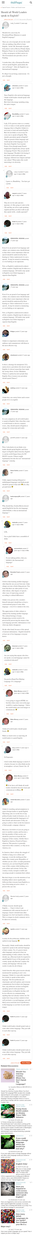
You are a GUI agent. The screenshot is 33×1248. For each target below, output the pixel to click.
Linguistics (19, 1136)
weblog (12, 388)
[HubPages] (16, 2)
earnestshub (18, 548)
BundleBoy (15, 114)
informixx (15, 85)
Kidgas (12, 331)
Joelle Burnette (15, 799)
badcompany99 (15, 496)
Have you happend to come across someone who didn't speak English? (22, 1192)
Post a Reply (26, 1062)
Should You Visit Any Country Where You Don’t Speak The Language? (21, 1078)
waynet (14, 193)
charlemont (14, 355)
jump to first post (15, 1063)
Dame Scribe (14, 470)
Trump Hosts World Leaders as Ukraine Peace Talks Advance (22, 1113)
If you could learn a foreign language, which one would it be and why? (22, 1143)
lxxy (13, 747)
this (22, 88)
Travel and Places (22, 1069)
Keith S (14, 221)
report (8, 80)
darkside (15, 522)
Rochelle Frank (15, 572)
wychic (12, 929)
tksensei (15, 646)
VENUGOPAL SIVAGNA (17, 238)
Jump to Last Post (8, 19)
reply (4, 80)
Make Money (18, 691)
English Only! (21, 1164)
